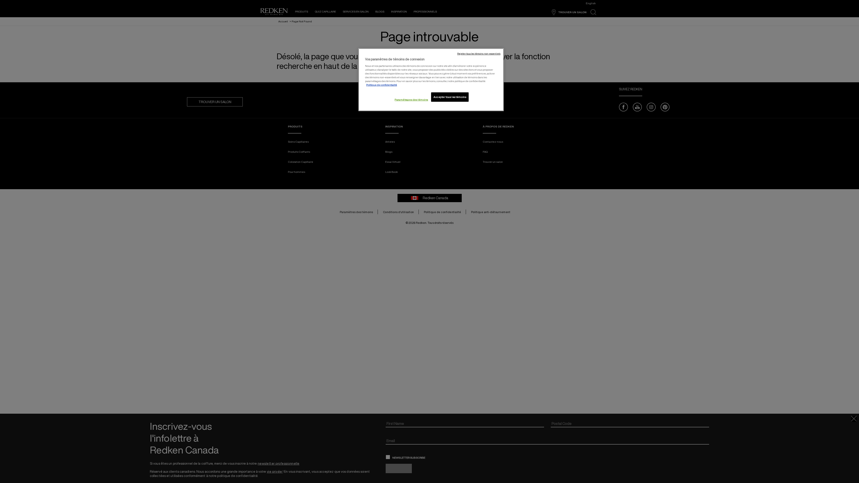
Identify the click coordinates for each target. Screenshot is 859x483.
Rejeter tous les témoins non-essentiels (478, 54)
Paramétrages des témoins (411, 99)
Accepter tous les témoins (450, 97)
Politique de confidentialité (381, 85)
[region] (431, 79)
